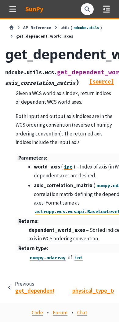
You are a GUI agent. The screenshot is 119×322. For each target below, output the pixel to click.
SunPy (34, 9)
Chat (82, 312)
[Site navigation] (12, 9)
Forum (60, 312)
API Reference (37, 27)
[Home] (11, 27)
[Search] (87, 9)
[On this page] (106, 9)
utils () (81, 27)
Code (37, 312)
